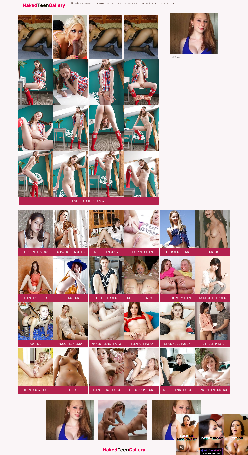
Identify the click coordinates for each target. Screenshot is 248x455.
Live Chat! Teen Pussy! (88, 201)
